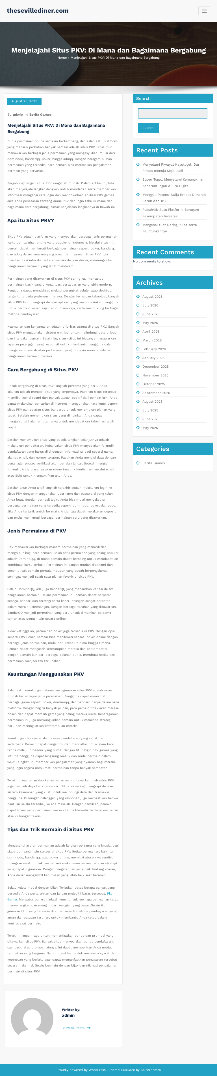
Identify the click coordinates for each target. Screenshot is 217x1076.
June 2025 (150, 419)
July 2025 (150, 410)
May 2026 (150, 323)
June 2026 (150, 314)
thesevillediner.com (38, 10)
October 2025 (153, 384)
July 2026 (150, 305)
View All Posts (74, 1028)
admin (18, 115)
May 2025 (150, 428)
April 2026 (150, 332)
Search (143, 98)
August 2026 (152, 297)
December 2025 (155, 367)
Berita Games (40, 115)
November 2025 (155, 375)
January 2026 (153, 358)
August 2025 (152, 402)
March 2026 (152, 340)
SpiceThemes (150, 1070)
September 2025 (156, 393)
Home (62, 58)
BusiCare (128, 1070)
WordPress (97, 1070)
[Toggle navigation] (204, 10)
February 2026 (154, 349)
